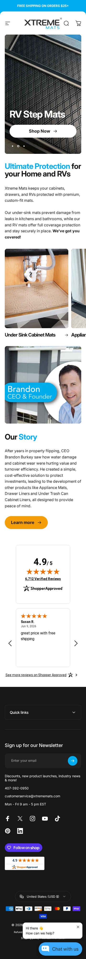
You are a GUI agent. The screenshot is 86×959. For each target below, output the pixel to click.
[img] (43, 571)
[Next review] (76, 643)
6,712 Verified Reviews (43, 579)
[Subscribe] (72, 761)
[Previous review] (10, 643)
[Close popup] (78, 927)
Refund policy (22, 932)
